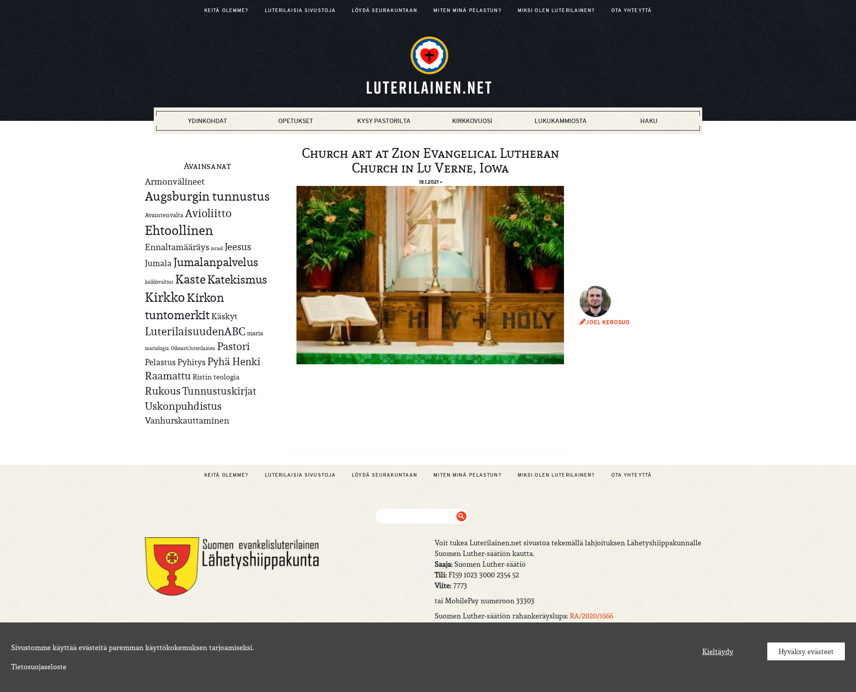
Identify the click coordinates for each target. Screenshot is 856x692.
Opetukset (295, 121)
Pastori (233, 346)
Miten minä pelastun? (467, 10)
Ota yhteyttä (631, 10)
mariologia (157, 348)
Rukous (163, 391)
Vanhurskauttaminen (187, 420)
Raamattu (168, 376)
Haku (649, 121)
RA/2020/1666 (591, 615)
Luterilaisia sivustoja (300, 10)
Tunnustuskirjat (219, 390)
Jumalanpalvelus (215, 262)
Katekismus (237, 279)
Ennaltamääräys (177, 246)
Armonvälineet (175, 181)
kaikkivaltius (159, 282)
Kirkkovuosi (472, 121)
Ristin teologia (216, 376)
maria (255, 333)
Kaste (190, 279)
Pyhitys (191, 362)
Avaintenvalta (164, 215)
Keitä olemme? (226, 10)
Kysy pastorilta (384, 121)
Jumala (158, 263)
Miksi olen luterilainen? (556, 10)
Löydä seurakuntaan (384, 10)
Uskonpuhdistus (183, 406)
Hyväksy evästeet (806, 651)
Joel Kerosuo (608, 322)
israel (217, 248)
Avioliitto (208, 213)
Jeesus (238, 246)
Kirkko (165, 297)
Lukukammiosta (561, 121)
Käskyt (224, 316)
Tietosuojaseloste (38, 666)
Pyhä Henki (233, 361)
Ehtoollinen (179, 230)
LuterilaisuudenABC (195, 331)
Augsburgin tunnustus (207, 196)
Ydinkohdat (207, 121)
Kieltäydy (717, 651)
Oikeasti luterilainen (193, 348)
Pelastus (160, 362)
